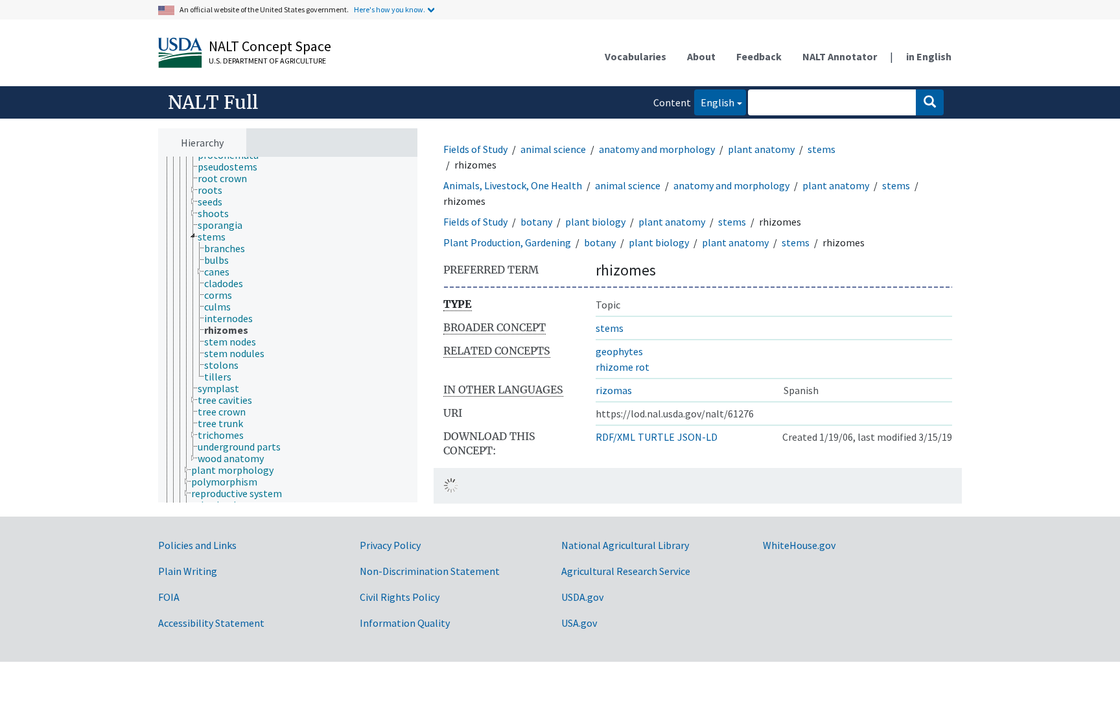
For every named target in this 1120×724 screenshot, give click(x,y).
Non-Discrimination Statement (430, 571)
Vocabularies (635, 56)
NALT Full (213, 102)
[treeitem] (233, 166)
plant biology (595, 221)
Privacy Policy (390, 545)
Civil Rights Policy (399, 596)
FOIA (169, 596)
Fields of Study (475, 149)
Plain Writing (187, 571)
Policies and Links (197, 545)
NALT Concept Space (270, 46)
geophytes (619, 351)
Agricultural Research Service (625, 571)
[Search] (930, 102)
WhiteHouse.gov (799, 545)
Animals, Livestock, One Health (512, 185)
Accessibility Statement (211, 622)
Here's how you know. (389, 9)
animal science (553, 149)
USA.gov (579, 622)
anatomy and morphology (657, 149)
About (701, 56)
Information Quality (405, 622)
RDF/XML (615, 436)
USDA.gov (582, 596)
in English (928, 56)
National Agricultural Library (625, 545)
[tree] (287, 330)
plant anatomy (761, 149)
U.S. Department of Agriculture (267, 60)
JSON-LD (697, 436)
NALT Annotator (839, 56)
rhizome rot (622, 366)
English (714, 102)
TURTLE (656, 436)
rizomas (614, 390)
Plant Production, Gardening (507, 242)
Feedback (759, 56)
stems (821, 149)
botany (536, 221)
